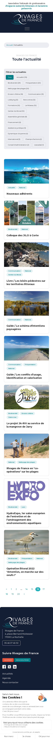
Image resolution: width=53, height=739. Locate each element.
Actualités (7, 673)
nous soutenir (22, 660)
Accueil (9, 45)
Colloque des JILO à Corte (23, 235)
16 (38, 589)
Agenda (6, 678)
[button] (10, 77)
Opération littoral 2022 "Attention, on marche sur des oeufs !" (25, 572)
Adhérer (8, 660)
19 (13, 594)
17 (44, 589)
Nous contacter (10, 682)
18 (7, 594)
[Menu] (27, 28)
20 (18, 594)
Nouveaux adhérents (19, 193)
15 (32, 589)
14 (26, 589)
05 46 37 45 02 (11, 643)
